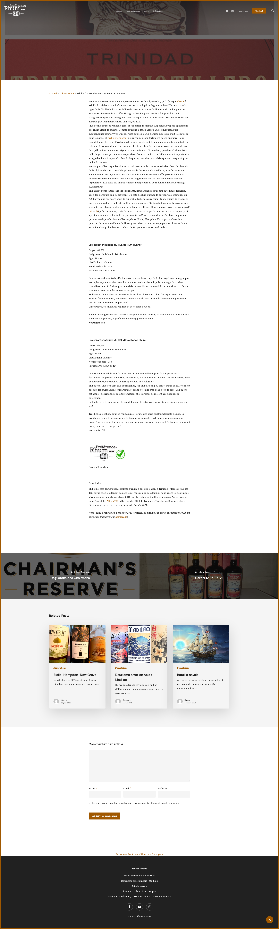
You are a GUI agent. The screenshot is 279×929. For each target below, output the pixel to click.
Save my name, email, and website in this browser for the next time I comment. (135, 803)
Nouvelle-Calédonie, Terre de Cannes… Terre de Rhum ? (139, 896)
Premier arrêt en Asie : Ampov (139, 891)
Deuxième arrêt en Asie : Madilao (139, 881)
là (97, 211)
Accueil (53, 93)
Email (127, 788)
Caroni (181, 101)
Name (93, 788)
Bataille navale (139, 886)
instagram (121, 517)
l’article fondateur (117, 138)
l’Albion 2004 (113, 501)
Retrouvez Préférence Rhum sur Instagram (139, 854)
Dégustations (139, 59)
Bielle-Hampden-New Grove (139, 875)
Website (162, 788)
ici (91, 211)
